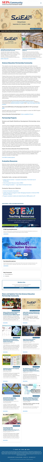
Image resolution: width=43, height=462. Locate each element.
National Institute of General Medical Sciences (23, 101)
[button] (40, 3)
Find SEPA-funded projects (8, 157)
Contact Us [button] (25, 457)
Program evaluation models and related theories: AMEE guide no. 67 (19, 196)
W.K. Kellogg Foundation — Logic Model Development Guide (17, 184)
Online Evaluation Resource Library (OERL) (13, 183)
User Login (21, 287)
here (3, 108)
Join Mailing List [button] (32, 457)
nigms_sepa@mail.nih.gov (27, 114)
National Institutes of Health (17, 103)
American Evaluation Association (11, 191)
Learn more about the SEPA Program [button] (15, 457)
